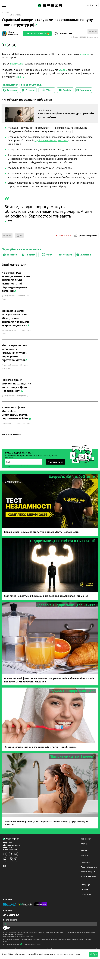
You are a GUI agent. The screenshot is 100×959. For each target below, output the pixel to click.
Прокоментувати (87, 235)
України (20, 76)
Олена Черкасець (13, 33)
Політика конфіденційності (14, 949)
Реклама (84, 889)
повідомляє (16, 63)
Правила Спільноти (89, 867)
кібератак (85, 54)
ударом (63, 69)
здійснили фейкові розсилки (51, 140)
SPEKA (11, 932)
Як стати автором (88, 871)
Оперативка (15, 15)
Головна (5, 12)
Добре (93, 954)
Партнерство (86, 894)
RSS (4, 866)
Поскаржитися (64, 235)
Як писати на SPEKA (88, 876)
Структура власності (88, 949)
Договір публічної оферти (52, 949)
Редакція (84, 843)
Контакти (84, 855)
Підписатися (65, 33)
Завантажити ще (11, 434)
